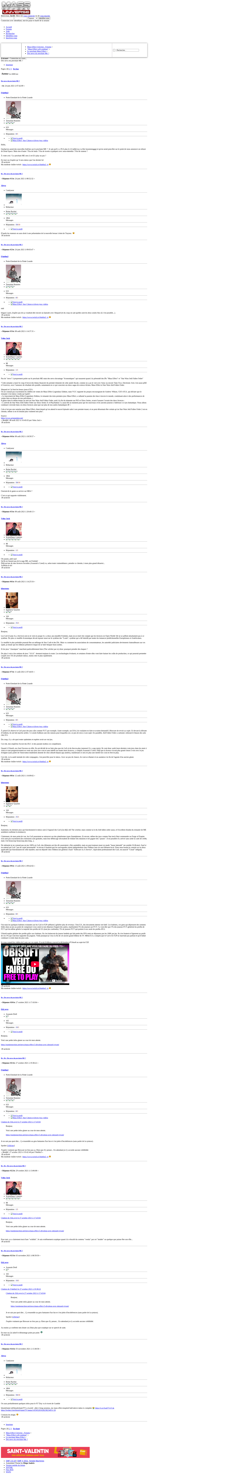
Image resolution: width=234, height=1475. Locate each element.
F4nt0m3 (4, 93)
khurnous (5, 588)
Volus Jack (5, 338)
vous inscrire (45, 16)
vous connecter (29, 16)
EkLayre (4, 1009)
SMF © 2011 (22, 1461)
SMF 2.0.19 (11, 1461)
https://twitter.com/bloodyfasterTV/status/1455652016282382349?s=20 (28, 1410)
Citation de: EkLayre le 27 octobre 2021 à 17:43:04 (21, 1122)
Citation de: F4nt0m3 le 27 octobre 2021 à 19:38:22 (21, 1289)
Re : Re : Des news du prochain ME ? (13, 1058)
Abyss (3, 186)
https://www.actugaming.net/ (12, 418)
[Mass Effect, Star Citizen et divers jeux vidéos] (29, 140)
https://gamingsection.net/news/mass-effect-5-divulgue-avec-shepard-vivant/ (30, 1045)
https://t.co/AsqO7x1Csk (104, 1408)
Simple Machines (36, 1461)
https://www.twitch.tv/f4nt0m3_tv (36, 165)
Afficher (11, 1146)
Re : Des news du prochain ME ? (12, 174)
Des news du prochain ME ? (10, 81)
